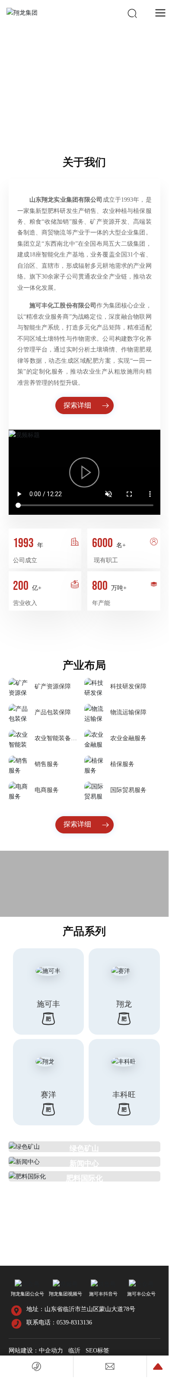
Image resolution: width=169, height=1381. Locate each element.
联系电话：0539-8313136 (59, 1322)
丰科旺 (124, 1094)
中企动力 (51, 1350)
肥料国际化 (84, 1178)
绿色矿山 (84, 1148)
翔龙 (124, 1004)
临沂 (74, 1350)
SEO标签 (97, 1350)
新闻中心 (84, 1163)
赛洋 (48, 1094)
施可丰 (48, 1004)
